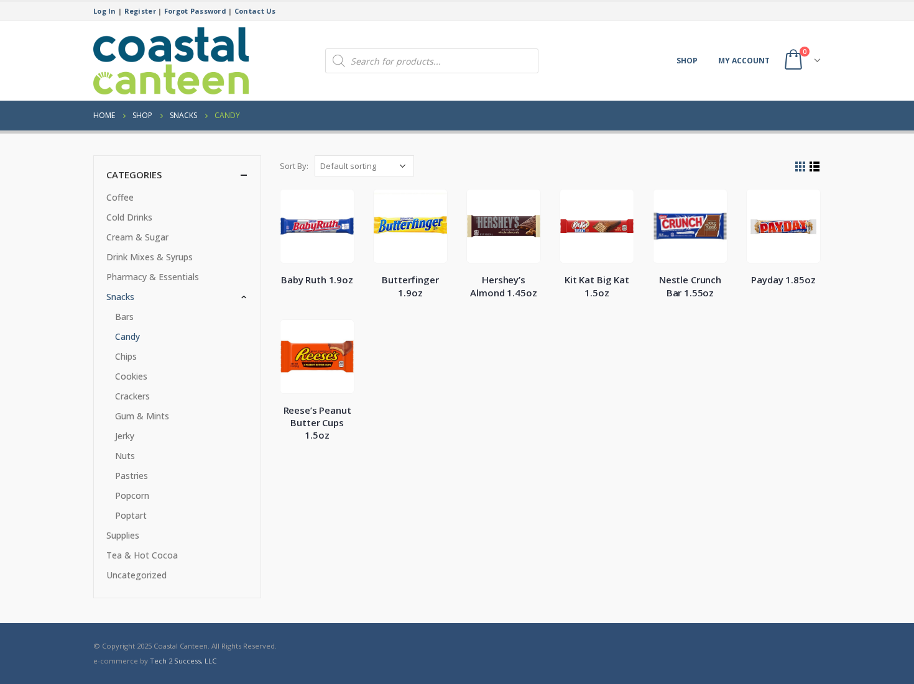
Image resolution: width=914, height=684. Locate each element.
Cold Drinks (129, 217)
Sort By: (294, 165)
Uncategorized (136, 575)
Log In (104, 11)
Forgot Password (195, 11)
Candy (127, 336)
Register (140, 11)
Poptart (131, 515)
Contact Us (255, 11)
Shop (687, 60)
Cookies (131, 376)
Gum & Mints (142, 416)
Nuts (125, 456)
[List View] (815, 167)
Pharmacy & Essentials (152, 277)
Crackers (132, 396)
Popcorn (132, 495)
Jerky (124, 436)
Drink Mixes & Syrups (149, 257)
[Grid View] (800, 167)
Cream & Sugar (137, 237)
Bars (124, 316)
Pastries (131, 475)
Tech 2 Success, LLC (183, 660)
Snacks (120, 297)
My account (744, 60)
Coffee (120, 197)
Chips (126, 356)
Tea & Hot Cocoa (142, 555)
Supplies (122, 535)
